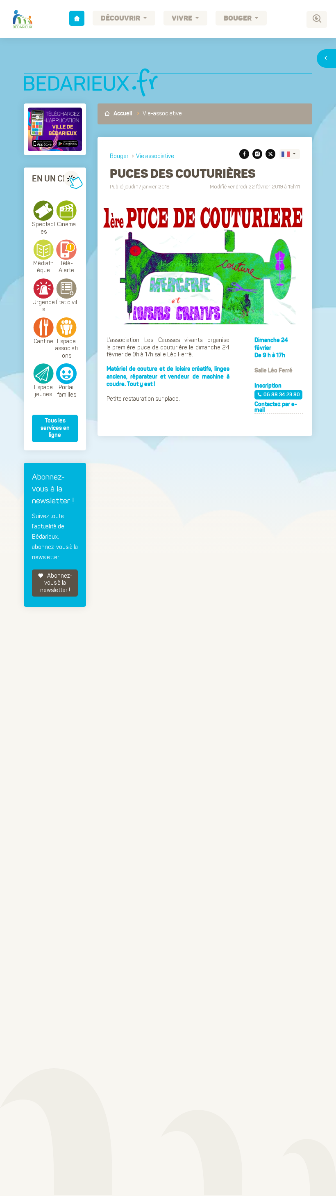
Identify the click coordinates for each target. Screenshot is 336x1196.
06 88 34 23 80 (281, 395)
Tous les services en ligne (55, 428)
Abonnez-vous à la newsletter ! (56, 583)
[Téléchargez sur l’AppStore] (43, 143)
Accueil (122, 114)
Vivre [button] (182, 18)
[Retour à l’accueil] (76, 18)
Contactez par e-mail (275, 407)
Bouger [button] (238, 18)
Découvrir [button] (121, 18)
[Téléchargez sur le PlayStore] (66, 143)
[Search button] (316, 19)
